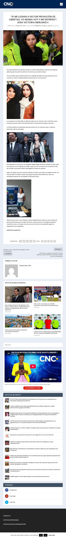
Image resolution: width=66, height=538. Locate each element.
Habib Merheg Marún (13, 230)
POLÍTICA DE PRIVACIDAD (11, 520)
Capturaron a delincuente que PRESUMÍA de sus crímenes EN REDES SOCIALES (47, 332)
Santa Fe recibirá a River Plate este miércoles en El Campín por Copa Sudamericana (31, 442)
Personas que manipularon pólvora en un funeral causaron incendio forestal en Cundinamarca (35, 470)
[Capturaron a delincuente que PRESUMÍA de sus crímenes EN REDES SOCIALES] (47, 321)
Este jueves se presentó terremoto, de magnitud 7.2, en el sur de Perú (32, 435)
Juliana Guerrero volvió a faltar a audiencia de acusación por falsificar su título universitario (35, 428)
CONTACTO (6, 516)
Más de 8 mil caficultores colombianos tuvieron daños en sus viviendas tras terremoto (34, 449)
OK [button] (41, 535)
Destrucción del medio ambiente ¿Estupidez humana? (16, 330)
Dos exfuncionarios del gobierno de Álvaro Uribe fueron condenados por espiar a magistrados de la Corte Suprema (17, 307)
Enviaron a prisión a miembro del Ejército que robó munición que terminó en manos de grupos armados (34, 463)
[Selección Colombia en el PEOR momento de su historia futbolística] (47, 293)
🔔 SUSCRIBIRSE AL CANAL (33, 388)
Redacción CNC (20, 26)
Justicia (49, 26)
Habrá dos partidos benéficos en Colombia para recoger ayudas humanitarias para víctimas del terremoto (35, 456)
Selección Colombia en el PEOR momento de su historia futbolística (46, 304)
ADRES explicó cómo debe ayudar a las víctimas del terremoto (30, 476)
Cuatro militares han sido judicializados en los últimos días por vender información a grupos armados (32, 407)
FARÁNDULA (38, 26)
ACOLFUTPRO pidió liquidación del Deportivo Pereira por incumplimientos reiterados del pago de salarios (33, 400)
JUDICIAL (44, 26)
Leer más (52, 535)
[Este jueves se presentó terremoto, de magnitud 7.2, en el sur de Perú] (7, 436)
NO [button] (45, 535)
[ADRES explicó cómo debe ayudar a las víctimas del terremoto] (7, 477)
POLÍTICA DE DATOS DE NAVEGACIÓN (14, 524)
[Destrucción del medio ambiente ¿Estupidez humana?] (18, 320)
